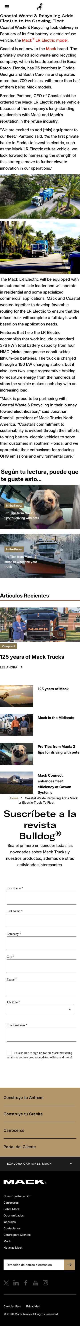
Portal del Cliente (20, 1146)
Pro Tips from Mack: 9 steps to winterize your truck (20, 561)
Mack (51, 48)
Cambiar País (12, 1306)
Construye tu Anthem (24, 1097)
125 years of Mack (53, 689)
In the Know (14, 505)
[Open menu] (7, 6)
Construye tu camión (17, 1196)
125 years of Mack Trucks (32, 657)
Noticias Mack (13, 1247)
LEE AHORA (8, 667)
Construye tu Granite (23, 1114)
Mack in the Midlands (56, 717)
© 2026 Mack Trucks (18, 1314)
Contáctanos (12, 1228)
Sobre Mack (12, 1209)
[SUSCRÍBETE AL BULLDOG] (69, 1264)
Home (14, 798)
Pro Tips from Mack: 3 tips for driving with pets (21, 515)
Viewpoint (8, 646)
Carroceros (14, 1130)
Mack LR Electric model (44, 40)
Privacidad (33, 1306)
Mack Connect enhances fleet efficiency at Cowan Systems (54, 784)
